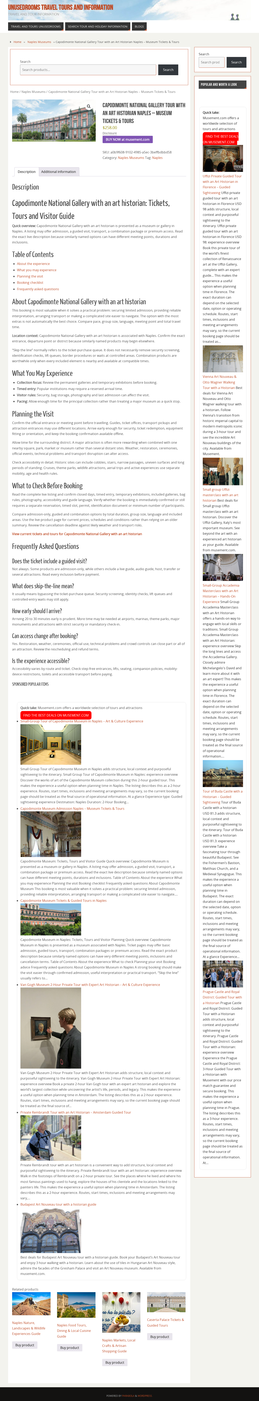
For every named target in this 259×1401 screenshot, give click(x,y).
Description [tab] (27, 171)
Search (25, 61)
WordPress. (145, 1396)
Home (17, 42)
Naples (157, 157)
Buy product (24, 1345)
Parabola (128, 1396)
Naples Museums (39, 42)
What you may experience (36, 270)
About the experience (33, 263)
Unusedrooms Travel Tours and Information (60, 7)
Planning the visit (30, 276)
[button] (88, 106)
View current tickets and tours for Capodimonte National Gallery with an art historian (77, 534)
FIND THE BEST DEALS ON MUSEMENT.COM (56, 715)
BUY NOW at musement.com (128, 139)
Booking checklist (30, 282)
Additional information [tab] (58, 171)
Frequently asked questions (38, 289)
